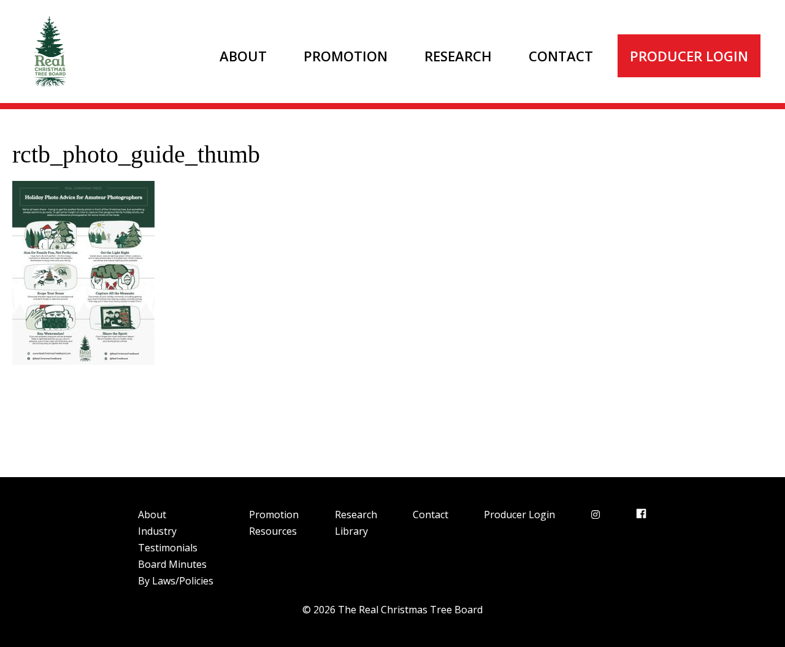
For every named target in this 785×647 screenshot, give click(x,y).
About (243, 56)
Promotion (346, 56)
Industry (157, 531)
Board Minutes (172, 564)
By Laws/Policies (175, 581)
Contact (561, 56)
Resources (273, 531)
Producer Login (689, 56)
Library (351, 531)
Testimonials (167, 547)
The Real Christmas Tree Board (49, 51)
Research (458, 56)
